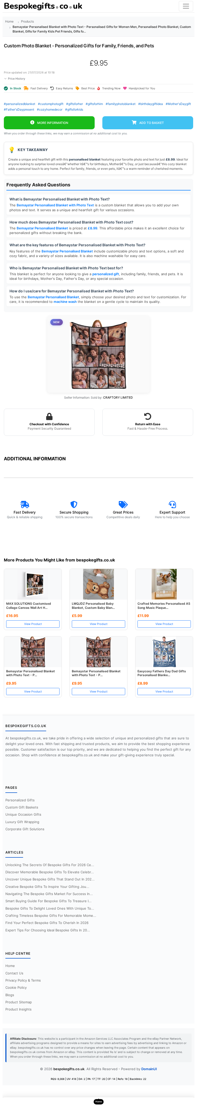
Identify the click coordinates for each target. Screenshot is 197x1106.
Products (27, 21)
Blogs (9, 995)
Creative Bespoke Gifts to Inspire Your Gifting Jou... (47, 887)
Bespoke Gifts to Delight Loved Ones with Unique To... (49, 908)
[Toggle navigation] (186, 6)
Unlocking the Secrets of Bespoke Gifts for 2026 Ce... (49, 865)
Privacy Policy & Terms (23, 980)
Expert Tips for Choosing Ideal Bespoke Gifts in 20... (47, 930)
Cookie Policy (16, 987)
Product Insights (18, 1009)
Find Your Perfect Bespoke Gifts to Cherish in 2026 (46, 923)
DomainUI (149, 1069)
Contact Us (14, 973)
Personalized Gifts (20, 800)
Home (9, 21)
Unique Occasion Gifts (23, 814)
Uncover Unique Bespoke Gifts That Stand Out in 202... (50, 879)
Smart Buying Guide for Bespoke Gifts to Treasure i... (48, 901)
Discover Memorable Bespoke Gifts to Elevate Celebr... (49, 872)
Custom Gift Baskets (21, 807)
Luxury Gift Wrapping (22, 822)
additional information (35, 458)
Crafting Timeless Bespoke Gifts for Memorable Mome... (50, 915)
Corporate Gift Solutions (24, 829)
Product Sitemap (18, 1002)
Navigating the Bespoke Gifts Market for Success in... (49, 894)
